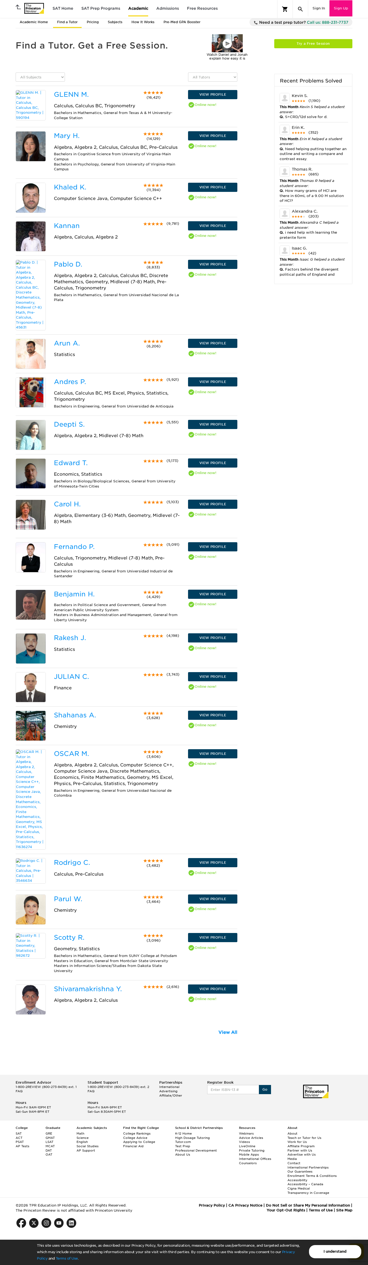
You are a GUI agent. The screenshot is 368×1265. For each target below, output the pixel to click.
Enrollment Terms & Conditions (312, 1176)
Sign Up (341, 8)
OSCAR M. (71, 754)
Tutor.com (183, 1142)
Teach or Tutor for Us (304, 1138)
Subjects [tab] (115, 22)
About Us (182, 1154)
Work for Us (297, 1142)
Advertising (168, 1091)
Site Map (344, 1210)
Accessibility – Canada (305, 1184)
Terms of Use (67, 1258)
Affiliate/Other (170, 1095)
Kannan (67, 226)
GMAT (50, 1138)
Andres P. (70, 382)
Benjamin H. (74, 594)
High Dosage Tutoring (192, 1138)
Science (83, 1138)
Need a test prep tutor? (303, 22)
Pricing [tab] (93, 22)
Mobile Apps (249, 1154)
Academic (138, 8)
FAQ (19, 1091)
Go (265, 1089)
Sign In (319, 8)
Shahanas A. (75, 715)
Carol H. (67, 504)
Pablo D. (68, 264)
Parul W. (68, 899)
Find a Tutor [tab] (67, 22)
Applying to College (139, 1142)
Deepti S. (69, 424)
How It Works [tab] (142, 22)
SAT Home (63, 8)
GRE (49, 1133)
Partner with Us (299, 1150)
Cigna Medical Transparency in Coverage (308, 1191)
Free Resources (202, 8)
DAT (49, 1150)
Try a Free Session (313, 44)
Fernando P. (74, 547)
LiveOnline (247, 1146)
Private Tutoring (252, 1150)
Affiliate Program (301, 1146)
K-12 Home (183, 1133)
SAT (19, 1133)
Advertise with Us (301, 1154)
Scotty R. (69, 937)
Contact (293, 1163)
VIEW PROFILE (212, 94)
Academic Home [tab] (34, 22)
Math (80, 1133)
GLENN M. (71, 94)
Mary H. (66, 136)
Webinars (246, 1133)
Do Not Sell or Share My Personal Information (308, 1205)
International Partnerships (308, 1167)
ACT (19, 1138)
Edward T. (71, 463)
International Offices (255, 1159)
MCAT (50, 1146)
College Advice (135, 1138)
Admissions (167, 8)
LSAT (49, 1142)
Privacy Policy (212, 1205)
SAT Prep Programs (100, 8)
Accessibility (297, 1180)
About (292, 1133)
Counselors (248, 1163)
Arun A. (67, 343)
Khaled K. (70, 187)
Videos (244, 1142)
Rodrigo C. (72, 862)
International (169, 1087)
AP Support (86, 1150)
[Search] (300, 9)
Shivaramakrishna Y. (88, 989)
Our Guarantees (300, 1171)
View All (227, 1032)
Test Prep (182, 1146)
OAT (49, 1154)
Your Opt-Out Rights (286, 1210)
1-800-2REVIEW (46, 1087)
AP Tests (22, 1146)
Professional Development (196, 1150)
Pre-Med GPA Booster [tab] (182, 22)
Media (292, 1159)
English (82, 1142)
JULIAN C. (71, 676)
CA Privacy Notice (245, 1205)
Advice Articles (251, 1138)
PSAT (20, 1142)
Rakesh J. (70, 638)
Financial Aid (133, 1146)
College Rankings (137, 1133)
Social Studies (88, 1146)
